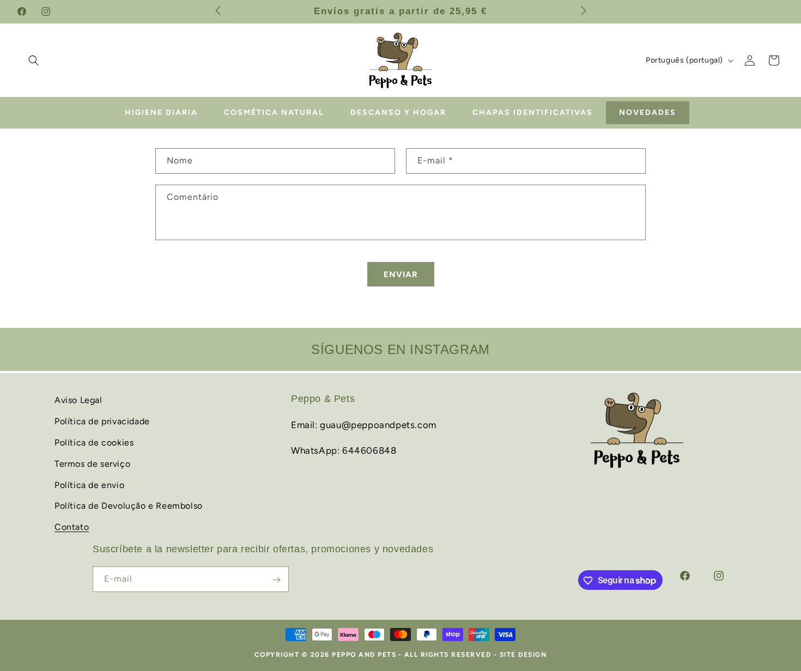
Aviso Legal (78, 400)
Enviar (401, 274)
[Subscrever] (276, 580)
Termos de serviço (92, 463)
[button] (34, 60)
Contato (71, 526)
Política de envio (89, 484)
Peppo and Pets (364, 654)
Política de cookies (94, 442)
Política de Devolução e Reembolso (128, 506)
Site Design (523, 654)
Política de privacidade (102, 421)
